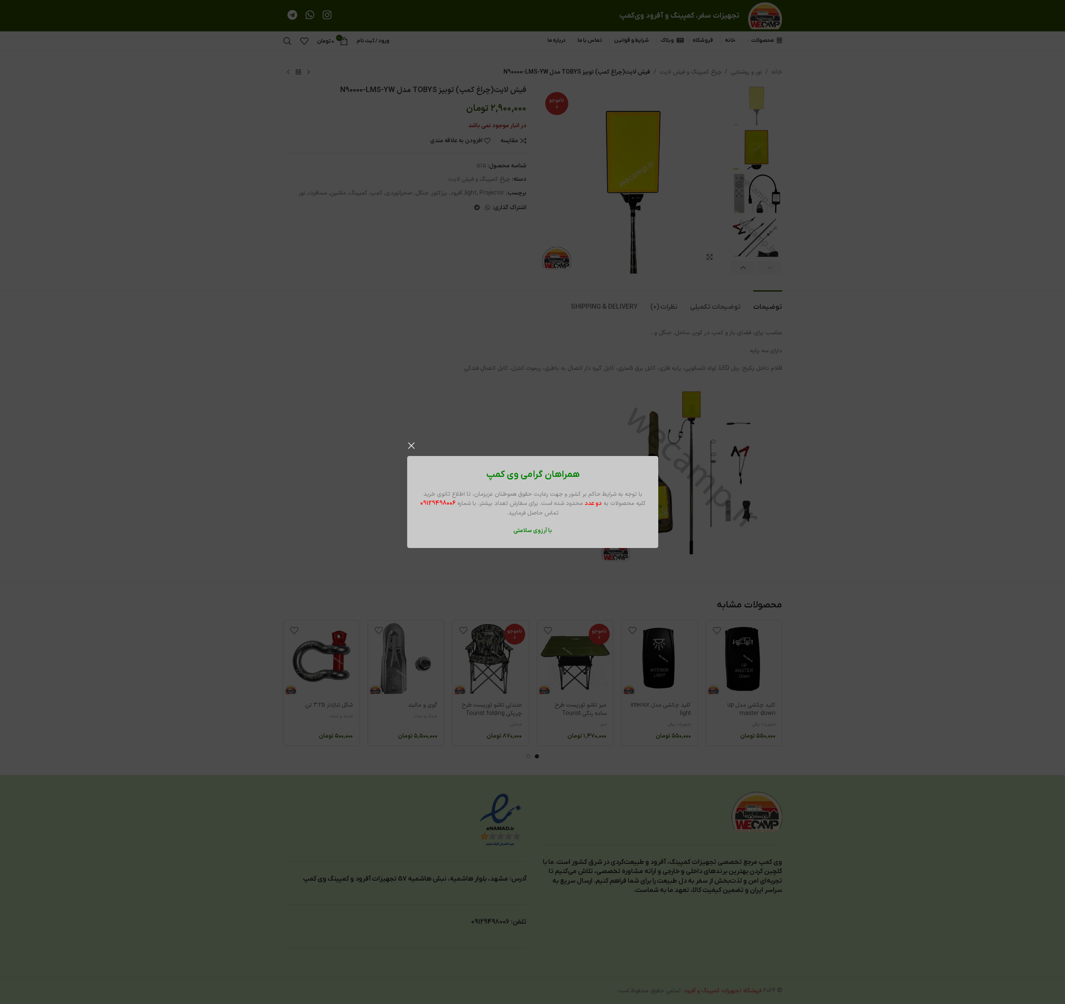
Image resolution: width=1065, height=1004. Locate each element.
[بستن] (411, 445)
